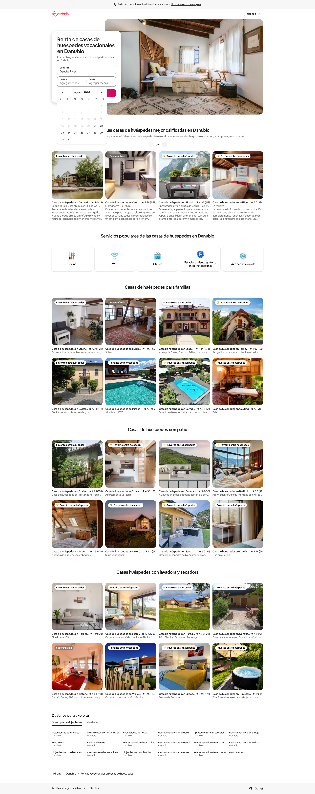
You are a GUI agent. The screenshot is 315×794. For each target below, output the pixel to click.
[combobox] (86, 71)
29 (101, 132)
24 (69, 132)
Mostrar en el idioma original (186, 4)
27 (88, 132)
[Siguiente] (164, 144)
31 (69, 139)
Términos (94, 788)
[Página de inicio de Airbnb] (60, 14)
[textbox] (72, 83)
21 (95, 125)
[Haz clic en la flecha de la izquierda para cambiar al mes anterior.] (63, 92)
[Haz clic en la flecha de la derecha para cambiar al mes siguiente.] (101, 92)
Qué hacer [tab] (92, 722)
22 (101, 125)
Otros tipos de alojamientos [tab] (67, 722)
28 (95, 132)
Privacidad (80, 788)
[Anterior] (150, 144)
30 (62, 139)
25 (75, 132)
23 (62, 132)
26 (82, 132)
